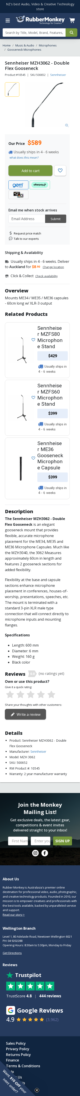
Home (7, 45)
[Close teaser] (37, 1090)
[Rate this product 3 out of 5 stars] (31, 694)
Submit (56, 219)
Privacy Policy (17, 1048)
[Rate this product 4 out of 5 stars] (41, 694)
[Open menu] (8, 20)
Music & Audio (24, 45)
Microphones (48, 45)
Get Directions (12, 953)
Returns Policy (18, 1054)
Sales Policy (16, 1043)
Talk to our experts (26, 239)
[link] (35, 853)
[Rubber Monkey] (40, 23)
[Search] (71, 32)
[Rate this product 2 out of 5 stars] (20, 694)
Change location (53, 267)
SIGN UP (62, 841)
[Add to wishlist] (32, 339)
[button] (18, 1078)
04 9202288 (15, 941)
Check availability (46, 276)
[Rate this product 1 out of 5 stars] (10, 694)
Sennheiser (58, 75)
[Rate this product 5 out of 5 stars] (51, 694)
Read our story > (14, 915)
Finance (12, 1060)
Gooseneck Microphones (24, 50)
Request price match (27, 233)
